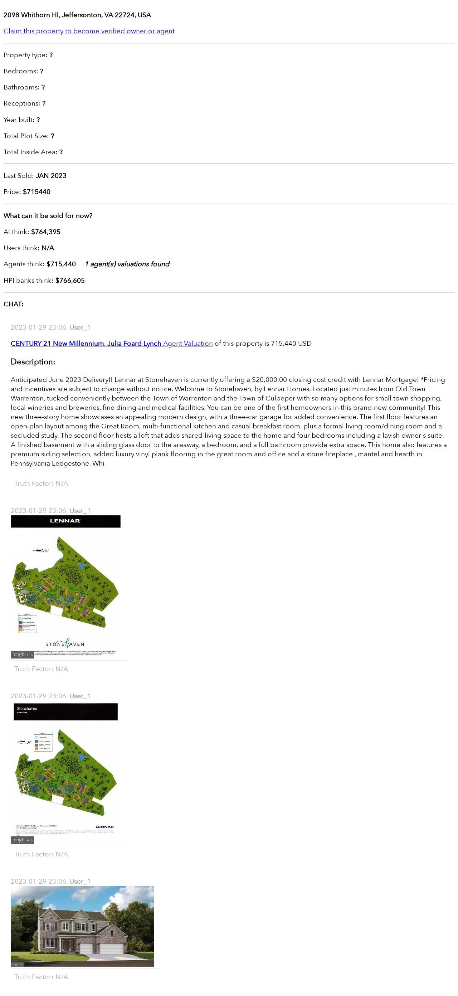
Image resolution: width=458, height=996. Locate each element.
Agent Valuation (112, 343)
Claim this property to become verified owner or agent (89, 31)
